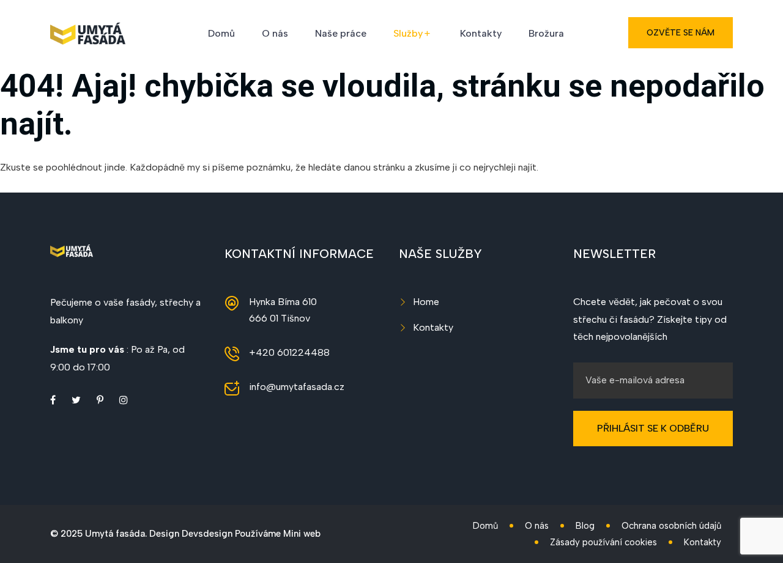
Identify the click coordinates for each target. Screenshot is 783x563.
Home (426, 301)
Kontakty (481, 33)
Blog (585, 525)
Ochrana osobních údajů (671, 525)
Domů (221, 33)
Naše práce (340, 33)
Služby (408, 33)
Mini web (302, 533)
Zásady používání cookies (603, 542)
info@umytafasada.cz (296, 386)
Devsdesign (207, 533)
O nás (275, 33)
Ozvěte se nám (680, 33)
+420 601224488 (289, 352)
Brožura (546, 33)
